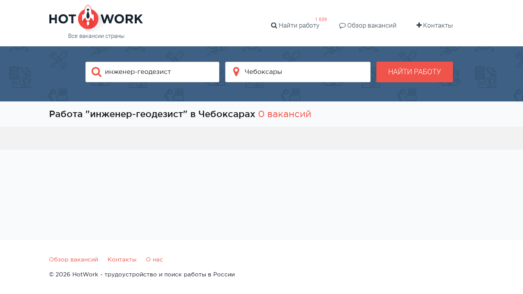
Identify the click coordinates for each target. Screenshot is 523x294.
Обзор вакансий (371, 25)
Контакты (437, 25)
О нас (154, 259)
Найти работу (298, 25)
